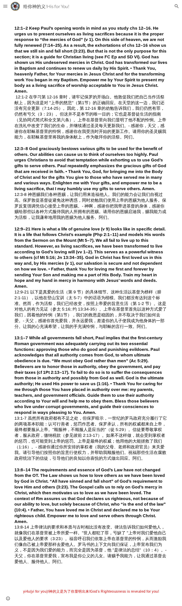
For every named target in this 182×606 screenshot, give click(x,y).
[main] (91, 294)
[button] (5, 6)
